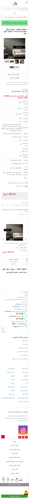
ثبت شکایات (25, 369)
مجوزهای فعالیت (11, 387)
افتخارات (13, 390)
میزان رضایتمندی (11, 372)
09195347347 (12, 317)
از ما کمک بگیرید (24, 355)
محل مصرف (24, 128)
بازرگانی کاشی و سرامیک (22, 398)
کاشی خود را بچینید (23, 401)
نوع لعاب (25, 118)
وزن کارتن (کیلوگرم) (25, 156)
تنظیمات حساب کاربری (23, 351)
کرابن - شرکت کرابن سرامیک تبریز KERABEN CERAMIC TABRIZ (16, 97)
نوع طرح (25, 122)
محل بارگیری (26, 168)
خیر (3, 205)
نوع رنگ (25, 160)
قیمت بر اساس (25, 108)
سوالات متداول (11, 369)
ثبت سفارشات (12, 394)
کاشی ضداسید (25, 379)
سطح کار (25, 140)
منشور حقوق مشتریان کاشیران (8, 398)
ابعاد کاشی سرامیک (25, 102)
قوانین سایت (25, 372)
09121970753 (18, 304)
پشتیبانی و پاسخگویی (23, 348)
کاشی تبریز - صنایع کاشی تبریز (20, 91)
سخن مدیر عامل (24, 387)
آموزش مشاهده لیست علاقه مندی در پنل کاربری (16, 84)
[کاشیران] (14, 4)
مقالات (13, 379)
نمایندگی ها (14, 453)
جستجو (26, 8)
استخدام (13, 376)
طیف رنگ (25, 163)
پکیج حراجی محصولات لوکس (14, 461)
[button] (3, 239)
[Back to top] (3, 437)
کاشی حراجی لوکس (14, 465)
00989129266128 (22, 324)
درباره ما (13, 383)
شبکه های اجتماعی (14, 457)
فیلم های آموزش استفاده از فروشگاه (20, 359)
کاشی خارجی (14, 445)
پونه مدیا (10, 485)
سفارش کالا (25, 341)
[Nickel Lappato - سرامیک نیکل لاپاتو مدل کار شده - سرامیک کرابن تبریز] (14, 48)
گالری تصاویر (25, 394)
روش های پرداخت (14, 449)
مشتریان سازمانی (24, 390)
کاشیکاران (26, 376)
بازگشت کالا (25, 344)
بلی (7, 205)
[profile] (14, 13)
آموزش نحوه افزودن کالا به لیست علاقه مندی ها (16, 82)
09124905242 (8, 312)
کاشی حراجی (14, 473)
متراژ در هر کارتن (25, 144)
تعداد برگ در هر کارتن (25, 150)
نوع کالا (26, 134)
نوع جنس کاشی (25, 114)
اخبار (27, 383)
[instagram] (23, 430)
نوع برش (25, 137)
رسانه (14, 441)
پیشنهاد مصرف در (25, 173)
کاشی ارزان (15, 469)
